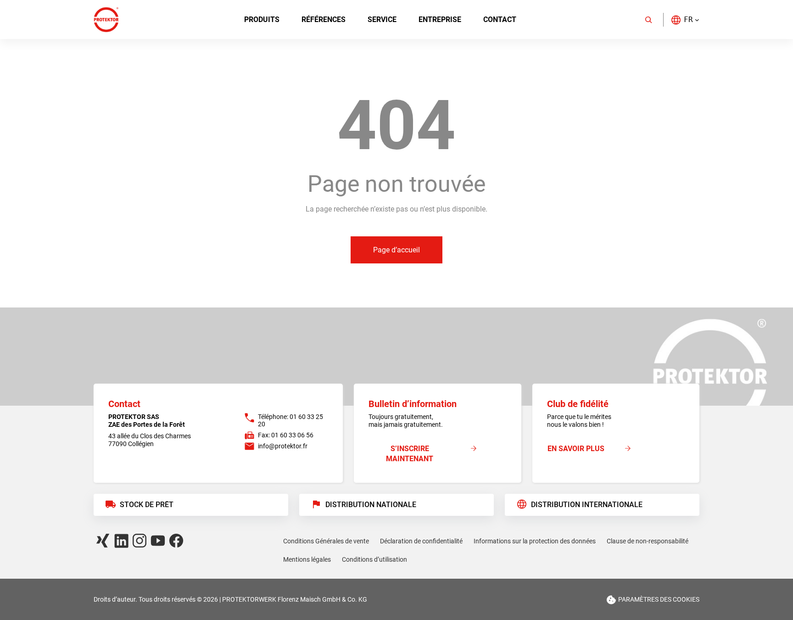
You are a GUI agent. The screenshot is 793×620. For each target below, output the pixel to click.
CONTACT (499, 19)
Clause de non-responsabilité (647, 541)
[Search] (648, 19)
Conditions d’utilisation (374, 559)
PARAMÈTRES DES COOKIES (658, 599)
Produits (261, 19)
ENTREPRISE (440, 19)
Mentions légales (307, 559)
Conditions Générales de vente (326, 541)
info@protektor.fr (282, 446)
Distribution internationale (586, 504)
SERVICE (382, 19)
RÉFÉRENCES (324, 19)
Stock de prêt (146, 504)
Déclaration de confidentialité (421, 541)
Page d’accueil (396, 250)
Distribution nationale (370, 504)
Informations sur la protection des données (535, 541)
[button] (684, 19)
